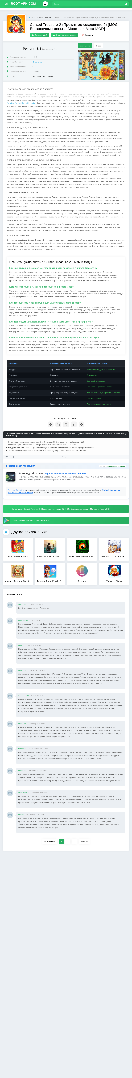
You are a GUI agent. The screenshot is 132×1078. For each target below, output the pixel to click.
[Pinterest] (81, 424)
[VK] (58, 424)
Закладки (89, 35)
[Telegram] (50, 424)
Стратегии (37, 62)
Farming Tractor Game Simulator (21, 103)
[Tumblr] (74, 424)
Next (83, 842)
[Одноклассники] (66, 424)
